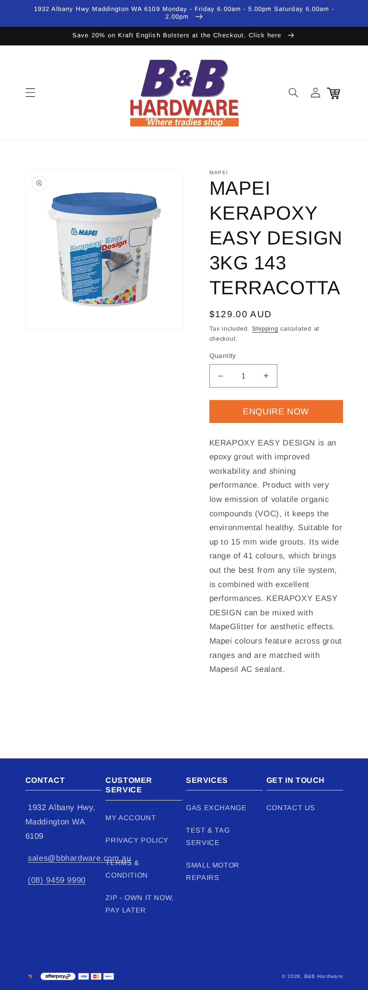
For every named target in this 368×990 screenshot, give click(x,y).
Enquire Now (276, 411)
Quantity (222, 355)
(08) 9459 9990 (57, 880)
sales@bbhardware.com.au (79, 858)
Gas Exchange (216, 808)
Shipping (265, 328)
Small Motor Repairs (213, 871)
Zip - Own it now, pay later (139, 904)
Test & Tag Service (208, 836)
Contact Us (290, 808)
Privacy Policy (137, 840)
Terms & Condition (126, 869)
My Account (130, 818)
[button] (30, 93)
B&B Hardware (323, 976)
